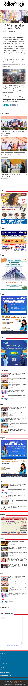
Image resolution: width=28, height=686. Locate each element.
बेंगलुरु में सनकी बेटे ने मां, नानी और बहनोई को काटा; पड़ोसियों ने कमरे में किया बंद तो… (17, 553)
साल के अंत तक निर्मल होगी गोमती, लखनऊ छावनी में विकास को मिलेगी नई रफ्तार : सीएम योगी (13, 154)
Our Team (2, 661)
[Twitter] (13, 683)
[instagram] (16, 683)
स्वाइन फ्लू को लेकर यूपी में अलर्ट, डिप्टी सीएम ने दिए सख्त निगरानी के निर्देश (17, 419)
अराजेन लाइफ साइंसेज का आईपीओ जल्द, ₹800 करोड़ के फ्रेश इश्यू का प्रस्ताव (16, 396)
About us (2, 659)
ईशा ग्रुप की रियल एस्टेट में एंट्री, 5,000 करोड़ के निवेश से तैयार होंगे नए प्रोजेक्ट (17, 385)
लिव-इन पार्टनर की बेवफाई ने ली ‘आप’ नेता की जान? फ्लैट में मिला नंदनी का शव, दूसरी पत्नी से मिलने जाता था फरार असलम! (17, 565)
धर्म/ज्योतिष (2, 667)
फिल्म (1, 669)
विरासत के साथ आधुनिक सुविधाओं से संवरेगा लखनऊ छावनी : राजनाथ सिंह (17, 373)
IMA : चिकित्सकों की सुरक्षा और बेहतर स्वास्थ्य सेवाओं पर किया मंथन (17, 424)
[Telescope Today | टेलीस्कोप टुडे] (14, 3)
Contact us (3, 665)
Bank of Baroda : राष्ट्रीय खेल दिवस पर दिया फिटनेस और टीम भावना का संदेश (17, 501)
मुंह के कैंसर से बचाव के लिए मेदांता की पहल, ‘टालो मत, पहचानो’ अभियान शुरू (17, 408)
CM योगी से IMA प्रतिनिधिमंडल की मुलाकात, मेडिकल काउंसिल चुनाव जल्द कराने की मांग (17, 429)
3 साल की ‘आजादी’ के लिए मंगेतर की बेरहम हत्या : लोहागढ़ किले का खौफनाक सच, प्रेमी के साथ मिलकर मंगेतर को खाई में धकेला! (17, 559)
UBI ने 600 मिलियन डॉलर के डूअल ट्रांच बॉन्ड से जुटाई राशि (17, 495)
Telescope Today (7, 34)
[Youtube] (14, 683)
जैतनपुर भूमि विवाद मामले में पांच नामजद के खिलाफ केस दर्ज (16, 542)
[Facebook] (11, 683)
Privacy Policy (3, 663)
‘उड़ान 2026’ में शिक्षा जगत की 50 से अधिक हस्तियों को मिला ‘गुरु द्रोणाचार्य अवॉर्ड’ (17, 390)
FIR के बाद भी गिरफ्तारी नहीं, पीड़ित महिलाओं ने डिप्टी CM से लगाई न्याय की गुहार (17, 547)
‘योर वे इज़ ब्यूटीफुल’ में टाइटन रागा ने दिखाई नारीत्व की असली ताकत (17, 506)
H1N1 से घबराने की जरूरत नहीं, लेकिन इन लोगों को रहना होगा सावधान (17, 413)
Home (1, 657)
